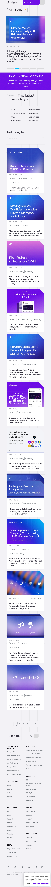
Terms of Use (11, 852)
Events (9, 815)
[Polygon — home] (14, 2)
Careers (29, 815)
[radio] (30, 736)
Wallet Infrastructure (14, 759)
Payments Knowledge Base (33, 784)
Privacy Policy (12, 856)
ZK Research (30, 797)
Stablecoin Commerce (33, 757)
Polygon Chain (12, 752)
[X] (8, 867)
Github (9, 830)
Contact (29, 819)
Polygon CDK (11, 767)
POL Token (30, 826)
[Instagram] (42, 867)
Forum (9, 823)
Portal (28, 849)
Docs (9, 811)
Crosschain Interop (13, 756)
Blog (27, 780)
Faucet (9, 838)
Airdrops (29, 837)
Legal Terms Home (13, 849)
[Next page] (39, 724)
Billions (9, 789)
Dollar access (30, 769)
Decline (36, 883)
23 (35, 724)
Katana (9, 797)
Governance (11, 826)
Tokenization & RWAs (33, 754)
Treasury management (34, 765)
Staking (29, 845)
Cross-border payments (34, 750)
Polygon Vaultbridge (14, 774)
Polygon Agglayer (13, 770)
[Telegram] (22, 867)
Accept (45, 883)
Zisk (8, 793)
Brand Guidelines (32, 823)
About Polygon (31, 811)
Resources (29, 800)
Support (10, 819)
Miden (9, 785)
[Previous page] (11, 724)
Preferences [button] (33, 880)
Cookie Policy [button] (33, 879)
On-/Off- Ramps (12, 763)
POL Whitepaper (32, 789)
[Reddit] (29, 867)
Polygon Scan (31, 841)
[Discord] (15, 867)
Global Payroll (31, 761)
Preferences (28, 883)
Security (10, 834)
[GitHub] (35, 867)
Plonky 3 (29, 793)
